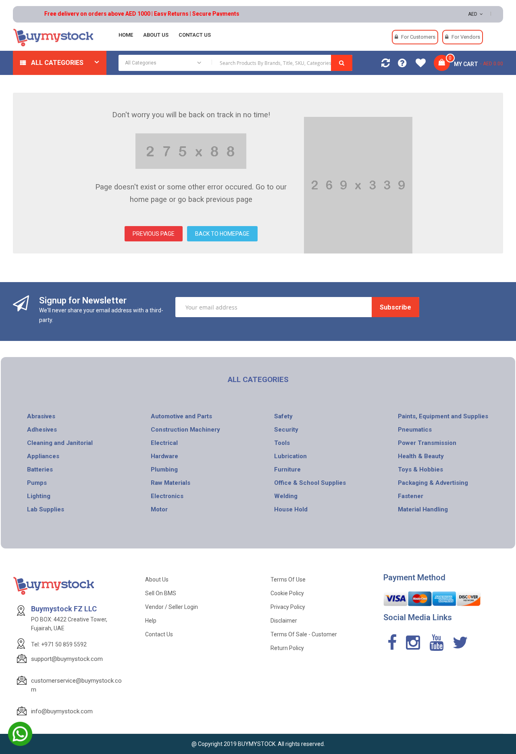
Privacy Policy (287, 607)
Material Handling (423, 509)
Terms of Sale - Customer (303, 634)
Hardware (164, 456)
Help (150, 620)
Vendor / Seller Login (171, 607)
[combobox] (236, 63)
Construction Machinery (185, 429)
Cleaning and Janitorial (60, 443)
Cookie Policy (287, 593)
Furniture (287, 469)
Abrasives (41, 416)
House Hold (291, 509)
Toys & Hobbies (420, 469)
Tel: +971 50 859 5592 (59, 644)
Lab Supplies (45, 509)
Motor (159, 509)
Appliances (43, 456)
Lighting (38, 496)
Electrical (164, 443)
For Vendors (466, 37)
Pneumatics (415, 429)
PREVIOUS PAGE (154, 234)
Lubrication (290, 456)
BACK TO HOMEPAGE (222, 234)
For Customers (418, 37)
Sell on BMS (160, 593)
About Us (157, 579)
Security (286, 429)
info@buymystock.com (62, 711)
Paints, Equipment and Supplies (443, 416)
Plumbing (164, 469)
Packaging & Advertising (433, 482)
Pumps (37, 482)
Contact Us (159, 634)
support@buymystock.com (67, 659)
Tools (282, 443)
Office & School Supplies (310, 482)
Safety (283, 416)
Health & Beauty (421, 456)
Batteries (40, 469)
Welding (286, 496)
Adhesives (42, 429)
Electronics (167, 496)
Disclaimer (283, 620)
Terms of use (288, 579)
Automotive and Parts (181, 416)
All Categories (57, 62)
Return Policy (287, 648)
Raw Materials (170, 482)
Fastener (410, 496)
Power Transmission (427, 443)
